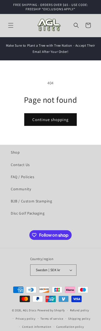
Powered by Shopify (51, 310)
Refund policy (79, 310)
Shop (15, 152)
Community (21, 189)
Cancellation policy (70, 327)
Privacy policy (26, 318)
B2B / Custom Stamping (31, 201)
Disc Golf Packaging (27, 213)
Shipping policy (79, 318)
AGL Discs (30, 310)
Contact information (36, 327)
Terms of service (51, 318)
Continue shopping (50, 119)
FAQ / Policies (22, 176)
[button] (11, 25)
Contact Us (20, 164)
